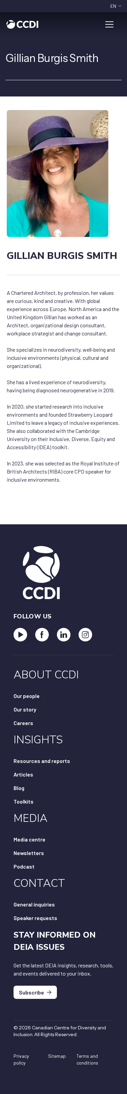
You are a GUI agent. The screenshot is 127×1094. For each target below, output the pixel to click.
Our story (25, 709)
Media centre (29, 839)
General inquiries (34, 904)
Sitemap (57, 1056)
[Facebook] (42, 634)
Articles (23, 774)
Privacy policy (21, 1059)
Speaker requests (35, 918)
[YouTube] (20, 634)
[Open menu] (109, 24)
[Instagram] (85, 634)
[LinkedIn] (63, 634)
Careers (23, 723)
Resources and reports (42, 761)
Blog (19, 788)
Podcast (24, 866)
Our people (27, 696)
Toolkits (24, 801)
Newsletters (29, 853)
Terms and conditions (87, 1059)
